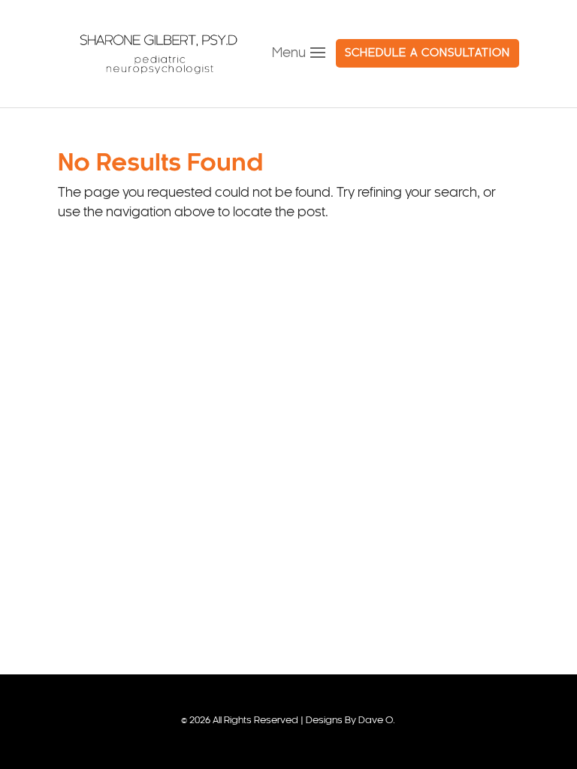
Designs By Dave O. (350, 720)
